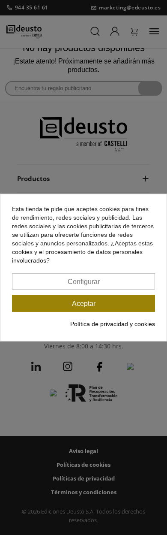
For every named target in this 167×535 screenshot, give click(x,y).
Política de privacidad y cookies (112, 323)
